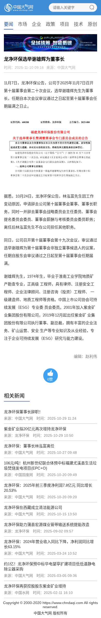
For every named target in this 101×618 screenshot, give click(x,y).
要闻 (8, 24)
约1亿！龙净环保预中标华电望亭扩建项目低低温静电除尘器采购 (49, 566)
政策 (50, 24)
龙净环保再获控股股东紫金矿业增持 (35, 586)
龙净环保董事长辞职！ (23, 412)
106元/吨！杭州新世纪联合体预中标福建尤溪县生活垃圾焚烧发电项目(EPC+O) (50, 465)
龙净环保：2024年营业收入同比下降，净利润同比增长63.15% (49, 544)
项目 (64, 24)
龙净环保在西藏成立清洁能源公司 (33, 507)
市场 (22, 24)
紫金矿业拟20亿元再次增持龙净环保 (35, 429)
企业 (36, 24)
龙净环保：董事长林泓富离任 (29, 446)
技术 (78, 24)
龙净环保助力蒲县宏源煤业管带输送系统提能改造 (46, 524)
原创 (92, 24)
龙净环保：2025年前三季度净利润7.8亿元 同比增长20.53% (48, 488)
